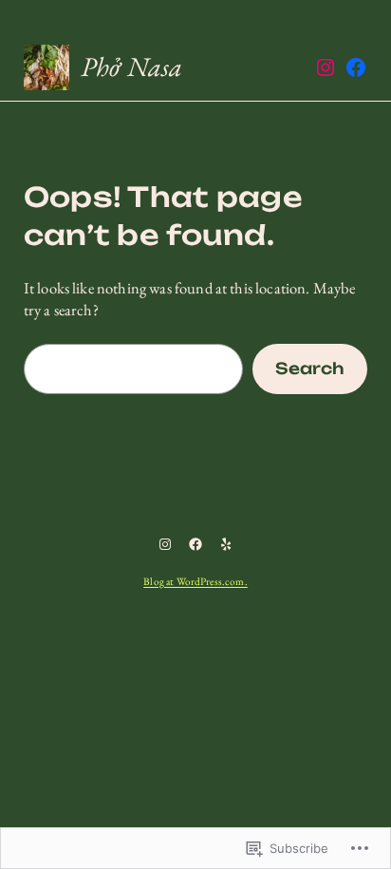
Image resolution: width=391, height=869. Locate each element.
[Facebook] (355, 67)
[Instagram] (325, 67)
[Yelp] (225, 544)
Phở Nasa (131, 66)
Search (309, 368)
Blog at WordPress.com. (195, 581)
